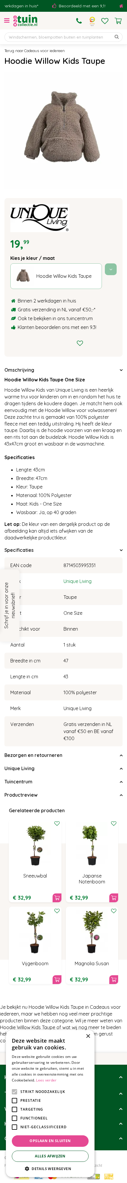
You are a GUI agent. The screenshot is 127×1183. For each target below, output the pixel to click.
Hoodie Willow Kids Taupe (64, 276)
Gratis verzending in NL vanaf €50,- (56, 310)
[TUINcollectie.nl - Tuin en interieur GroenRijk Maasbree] (25, 20)
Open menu (6, 20)
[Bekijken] (118, 20)
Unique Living (78, 581)
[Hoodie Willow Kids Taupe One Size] (63, 130)
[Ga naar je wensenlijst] (105, 20)
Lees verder (46, 1080)
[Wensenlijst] (104, 20)
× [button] (88, 1036)
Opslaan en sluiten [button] (50, 1140)
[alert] (50, 1103)
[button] (50, 1168)
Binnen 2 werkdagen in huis (47, 301)
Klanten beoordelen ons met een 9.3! (57, 327)
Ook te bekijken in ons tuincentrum (55, 318)
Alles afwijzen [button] (50, 1156)
